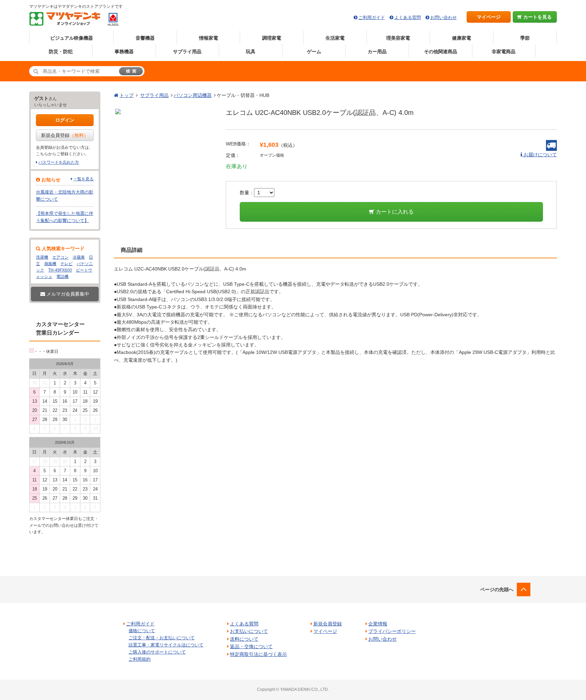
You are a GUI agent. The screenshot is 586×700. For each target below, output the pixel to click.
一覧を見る (83, 179)
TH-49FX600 (60, 270)
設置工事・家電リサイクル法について (166, 644)
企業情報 (377, 623)
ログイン (64, 120)
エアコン (60, 257)
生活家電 (335, 38)
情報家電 (208, 38)
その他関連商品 (440, 51)
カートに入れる (394, 212)
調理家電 (271, 38)
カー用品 (377, 51)
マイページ (489, 17)
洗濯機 (42, 257)
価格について (142, 630)
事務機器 (124, 51)
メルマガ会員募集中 (67, 294)
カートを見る (537, 17)
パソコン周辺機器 (193, 95)
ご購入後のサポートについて (157, 652)
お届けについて (539, 154)
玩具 (250, 51)
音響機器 (145, 38)
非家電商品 (503, 51)
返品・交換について (251, 646)
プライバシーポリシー (392, 631)
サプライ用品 (187, 51)
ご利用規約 (140, 659)
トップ (126, 95)
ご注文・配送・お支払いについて (162, 637)
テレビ (66, 263)
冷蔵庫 (79, 257)
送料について (244, 639)
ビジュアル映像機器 (71, 38)
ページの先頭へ (496, 589)
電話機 (62, 276)
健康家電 (461, 38)
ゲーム (314, 51)
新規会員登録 (65, 135)
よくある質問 (407, 17)
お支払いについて (249, 631)
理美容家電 (398, 38)
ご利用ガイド (371, 17)
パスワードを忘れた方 (58, 162)
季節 (525, 38)
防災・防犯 (61, 51)
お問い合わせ (443, 17)
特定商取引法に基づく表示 (258, 654)
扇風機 (50, 263)
